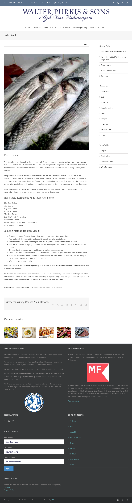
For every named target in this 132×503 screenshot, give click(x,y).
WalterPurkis (10, 288)
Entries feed (105, 156)
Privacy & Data (9, 490)
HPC (52, 500)
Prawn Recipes (106, 65)
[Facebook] (5, 421)
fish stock (59, 288)
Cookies (7, 487)
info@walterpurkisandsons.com (62, 3)
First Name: (8, 437)
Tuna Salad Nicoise (108, 70)
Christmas (105, 91)
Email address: (9, 457)
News (103, 113)
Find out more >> (74, 401)
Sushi (103, 135)
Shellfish (104, 124)
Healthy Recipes (107, 108)
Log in (103, 150)
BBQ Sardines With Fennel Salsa (113, 51)
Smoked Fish (106, 130)
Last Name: (8, 447)
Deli (102, 97)
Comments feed (107, 161)
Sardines (104, 76)
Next (85, 44)
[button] (103, 27)
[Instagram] (13, 421)
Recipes (48, 288)
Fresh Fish (41, 288)
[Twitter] (9, 421)
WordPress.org (106, 167)
